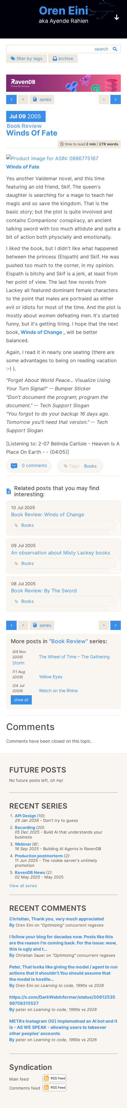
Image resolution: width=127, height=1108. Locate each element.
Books (90, 466)
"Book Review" (69, 641)
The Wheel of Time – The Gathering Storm (61, 659)
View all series (23, 885)
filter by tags (28, 58)
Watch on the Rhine (58, 690)
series (45, 99)
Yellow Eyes (50, 676)
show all (21, 699)
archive (65, 58)
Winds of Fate (22, 167)
